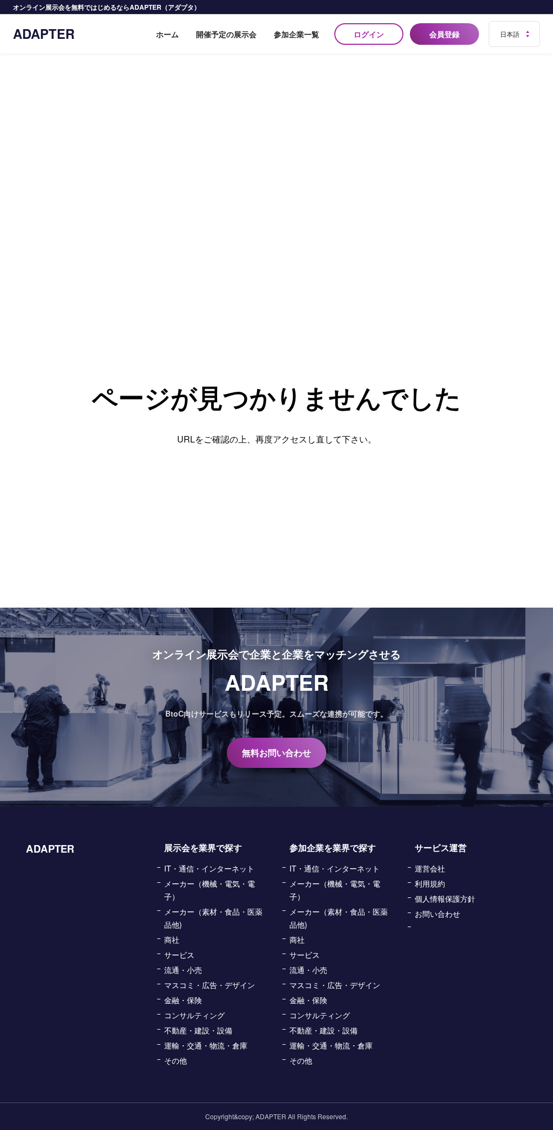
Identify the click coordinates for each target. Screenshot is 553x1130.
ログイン (369, 34)
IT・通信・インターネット (209, 868)
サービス (179, 954)
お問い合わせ (437, 913)
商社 (171, 939)
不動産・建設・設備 (198, 1030)
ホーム (167, 34)
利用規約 (430, 883)
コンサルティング (194, 1015)
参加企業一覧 (296, 34)
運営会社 (430, 868)
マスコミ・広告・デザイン (209, 984)
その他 (175, 1060)
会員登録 (444, 34)
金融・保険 (183, 1000)
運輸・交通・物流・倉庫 (205, 1045)
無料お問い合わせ (276, 752)
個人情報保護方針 (445, 898)
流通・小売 (183, 969)
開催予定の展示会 (226, 34)
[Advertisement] (276, 134)
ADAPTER (44, 33)
